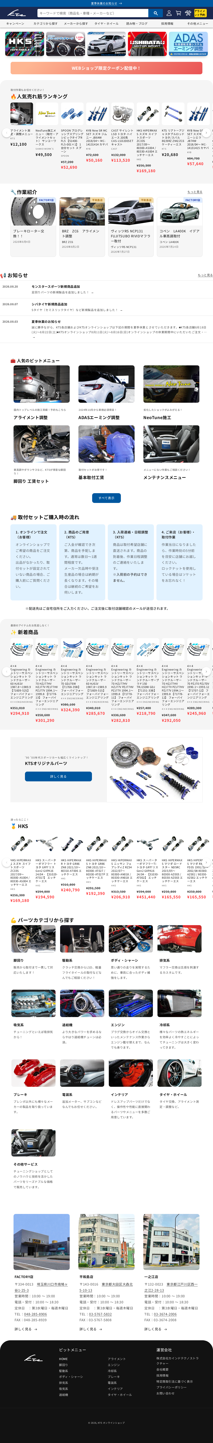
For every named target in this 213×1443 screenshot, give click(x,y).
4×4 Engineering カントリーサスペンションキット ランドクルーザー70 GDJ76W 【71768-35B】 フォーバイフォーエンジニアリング (72, 680)
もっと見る (195, 192)
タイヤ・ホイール (106, 23)
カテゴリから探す (45, 23)
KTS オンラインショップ (111, 1422)
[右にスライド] (206, 132)
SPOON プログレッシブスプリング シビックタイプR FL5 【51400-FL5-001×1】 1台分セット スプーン (72, 141)
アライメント (117, 1359)
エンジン (114, 1365)
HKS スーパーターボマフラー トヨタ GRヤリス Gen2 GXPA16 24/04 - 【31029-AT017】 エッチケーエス (47, 871)
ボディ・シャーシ (71, 1377)
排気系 (63, 1383)
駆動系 (63, 1371)
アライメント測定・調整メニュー (21, 132)
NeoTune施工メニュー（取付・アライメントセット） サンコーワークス (47, 137)
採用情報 (167, 23)
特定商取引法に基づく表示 (174, 1381)
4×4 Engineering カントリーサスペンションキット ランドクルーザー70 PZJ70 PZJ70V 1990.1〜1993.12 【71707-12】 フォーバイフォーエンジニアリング (198, 681)
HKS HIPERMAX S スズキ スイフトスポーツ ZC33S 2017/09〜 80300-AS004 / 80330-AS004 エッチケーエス (147, 143)
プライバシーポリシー (171, 1387)
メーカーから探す (76, 23)
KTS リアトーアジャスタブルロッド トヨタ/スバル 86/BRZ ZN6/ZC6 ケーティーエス (173, 137)
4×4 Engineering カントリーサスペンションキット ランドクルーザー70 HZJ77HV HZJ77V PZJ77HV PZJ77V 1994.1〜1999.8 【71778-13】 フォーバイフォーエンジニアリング (47, 685)
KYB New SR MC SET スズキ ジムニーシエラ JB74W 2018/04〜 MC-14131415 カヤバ (198, 139)
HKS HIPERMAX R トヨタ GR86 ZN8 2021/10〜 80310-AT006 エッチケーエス (71, 867)
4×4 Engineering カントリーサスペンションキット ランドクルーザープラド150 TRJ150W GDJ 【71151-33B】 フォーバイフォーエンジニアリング (148, 681)
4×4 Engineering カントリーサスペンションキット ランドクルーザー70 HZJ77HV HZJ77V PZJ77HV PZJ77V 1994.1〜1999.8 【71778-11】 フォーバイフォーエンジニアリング (122, 685)
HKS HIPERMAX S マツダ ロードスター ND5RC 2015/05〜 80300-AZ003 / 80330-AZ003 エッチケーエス (172, 871)
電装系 (112, 1383)
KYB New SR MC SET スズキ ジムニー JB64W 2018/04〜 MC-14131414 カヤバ (97, 137)
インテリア (115, 1389)
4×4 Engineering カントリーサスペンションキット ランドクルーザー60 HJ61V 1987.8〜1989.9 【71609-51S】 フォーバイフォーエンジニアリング (97, 681)
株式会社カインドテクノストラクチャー (177, 1360)
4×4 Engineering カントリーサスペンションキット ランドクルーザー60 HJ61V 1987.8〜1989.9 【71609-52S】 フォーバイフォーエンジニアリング (21, 681)
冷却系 (112, 1371)
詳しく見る (58, 776)
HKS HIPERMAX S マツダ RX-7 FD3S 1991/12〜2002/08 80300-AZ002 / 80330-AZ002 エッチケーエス (197, 871)
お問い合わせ (165, 1393)
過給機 (63, 1395)
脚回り (63, 1365)
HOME (63, 1359)
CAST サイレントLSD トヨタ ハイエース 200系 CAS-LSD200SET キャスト (122, 137)
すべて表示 (106, 498)
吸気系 (63, 1389)
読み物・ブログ (136, 23)
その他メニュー (197, 23)
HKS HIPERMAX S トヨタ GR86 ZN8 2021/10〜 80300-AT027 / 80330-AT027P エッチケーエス (97, 869)
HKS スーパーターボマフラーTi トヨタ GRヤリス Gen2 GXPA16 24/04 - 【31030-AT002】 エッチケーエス (148, 871)
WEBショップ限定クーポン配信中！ (106, 68)
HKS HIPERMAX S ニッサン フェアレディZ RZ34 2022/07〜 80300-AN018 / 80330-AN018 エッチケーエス (122, 871)
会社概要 (162, 1369)
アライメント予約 (199, 13)
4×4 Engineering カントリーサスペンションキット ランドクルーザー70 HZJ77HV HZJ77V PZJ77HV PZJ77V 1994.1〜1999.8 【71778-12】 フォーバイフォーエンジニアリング (173, 685)
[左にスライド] (6, 132)
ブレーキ (114, 1377)
